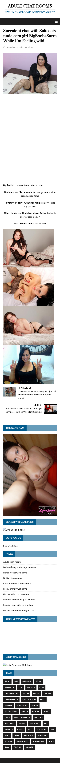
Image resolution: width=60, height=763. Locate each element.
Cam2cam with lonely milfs (17, 583)
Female (8, 705)
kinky (47, 711)
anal (7, 681)
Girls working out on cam (16, 594)
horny (35, 711)
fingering (22, 705)
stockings (22, 741)
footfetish (11, 711)
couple (31, 687)
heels (25, 711)
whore (29, 747)
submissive (38, 741)
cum (41, 687)
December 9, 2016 (14, 47)
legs (7, 717)
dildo (26, 693)
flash (35, 705)
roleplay (41, 729)
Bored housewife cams (15, 572)
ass (16, 681)
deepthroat (11, 693)
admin (30, 47)
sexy (7, 735)
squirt (8, 741)
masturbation (22, 717)
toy (7, 747)
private (9, 729)
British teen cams (12, 578)
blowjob (9, 687)
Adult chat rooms (12, 562)
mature (38, 717)
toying (17, 747)
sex (52, 729)
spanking (42, 735)
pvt (30, 729)
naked (22, 723)
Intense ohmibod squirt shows (19, 599)
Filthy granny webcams (15, 589)
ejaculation (29, 699)
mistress (9, 723)
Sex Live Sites (10, 546)
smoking (28, 735)
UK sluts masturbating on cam (19, 610)
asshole (26, 681)
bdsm (38, 681)
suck (51, 741)
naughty (35, 723)
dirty (36, 693)
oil (46, 723)
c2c (21, 687)
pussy (20, 729)
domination (11, 699)
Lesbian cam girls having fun (18, 605)
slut (16, 735)
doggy (47, 693)
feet (42, 699)
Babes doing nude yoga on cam (19, 567)
